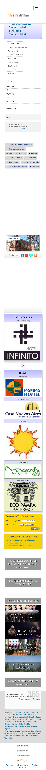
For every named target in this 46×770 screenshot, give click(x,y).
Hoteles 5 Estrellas (22, 712)
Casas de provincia (31, 162)
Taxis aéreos (9, 738)
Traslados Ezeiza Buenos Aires (24, 733)
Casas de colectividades (18, 47)
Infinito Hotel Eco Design (23, 321)
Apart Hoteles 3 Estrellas (21, 722)
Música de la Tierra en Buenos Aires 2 (23, 633)
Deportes (35, 167)
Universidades (14, 162)
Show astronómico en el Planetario (23, 683)
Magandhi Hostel (23, 462)
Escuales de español (31, 736)
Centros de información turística (20, 145)
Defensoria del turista (16, 149)
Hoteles (7, 719)
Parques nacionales (15, 543)
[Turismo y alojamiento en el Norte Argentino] (23, 760)
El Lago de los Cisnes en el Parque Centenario (23, 616)
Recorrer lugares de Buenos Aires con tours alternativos (23, 564)
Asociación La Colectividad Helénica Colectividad (20, 29)
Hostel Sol (23, 421)
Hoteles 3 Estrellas (20, 715)
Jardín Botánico (13, 238)
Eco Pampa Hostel (23, 480)
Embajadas (32, 158)
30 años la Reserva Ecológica (23, 666)
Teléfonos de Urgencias (17, 153)
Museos (34, 153)
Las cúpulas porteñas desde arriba (23, 582)
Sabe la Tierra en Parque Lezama (23, 649)
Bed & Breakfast (25, 724)
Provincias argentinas (16, 546)
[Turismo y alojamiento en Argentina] (23, 746)
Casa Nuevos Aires (23, 399)
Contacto (36, 699)
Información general (15, 540)
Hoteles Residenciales (20, 719)
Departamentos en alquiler (14, 726)
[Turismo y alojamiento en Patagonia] (23, 750)
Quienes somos (24, 699)
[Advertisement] (23, 195)
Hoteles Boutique (33, 717)
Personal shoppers (16, 736)
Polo (29, 546)
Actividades (31, 540)
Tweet (23, 129)
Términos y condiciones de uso (17, 765)
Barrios (7, 710)
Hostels (14, 724)
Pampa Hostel (23, 376)
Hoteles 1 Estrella (19, 717)
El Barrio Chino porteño (23, 601)
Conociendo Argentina (23, 536)
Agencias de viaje (27, 731)
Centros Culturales (15, 158)
